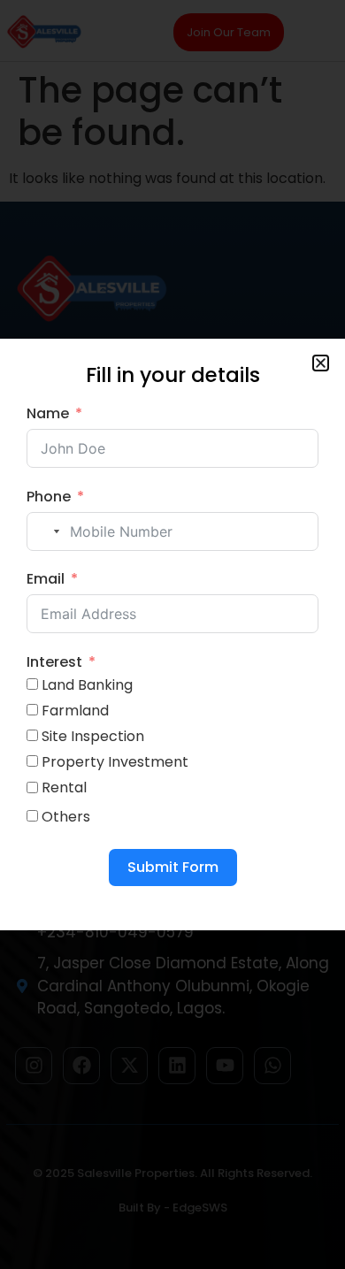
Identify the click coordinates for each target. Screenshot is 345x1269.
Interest (54, 662)
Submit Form (172, 867)
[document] (172, 634)
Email (46, 579)
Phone (49, 496)
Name (48, 413)
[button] (320, 363)
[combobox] (46, 531)
